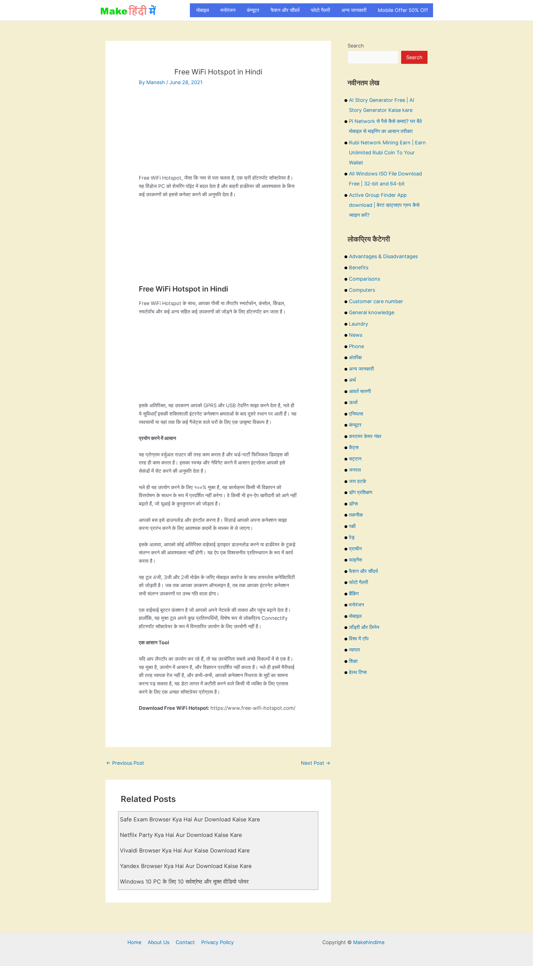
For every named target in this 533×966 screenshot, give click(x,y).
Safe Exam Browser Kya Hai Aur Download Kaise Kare (190, 819)
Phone (356, 346)
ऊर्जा (353, 402)
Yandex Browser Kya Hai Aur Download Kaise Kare (186, 866)
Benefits (358, 267)
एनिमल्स (356, 414)
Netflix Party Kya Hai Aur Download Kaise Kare (181, 835)
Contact (185, 942)
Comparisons (364, 279)
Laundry (358, 324)
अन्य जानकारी (353, 10)
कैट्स (354, 447)
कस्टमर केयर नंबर (365, 436)
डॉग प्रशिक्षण (360, 492)
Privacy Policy (217, 942)
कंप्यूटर (253, 10)
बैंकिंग (354, 594)
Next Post (315, 763)
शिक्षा (353, 661)
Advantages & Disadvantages (383, 256)
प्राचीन (355, 549)
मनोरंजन (227, 10)
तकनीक (356, 515)
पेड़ (352, 537)
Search (356, 46)
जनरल (355, 470)
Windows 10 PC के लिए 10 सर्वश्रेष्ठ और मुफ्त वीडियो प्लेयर (184, 881)
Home (134, 942)
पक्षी (352, 526)
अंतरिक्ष (355, 357)
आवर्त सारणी (360, 391)
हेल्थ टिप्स (358, 672)
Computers (362, 290)
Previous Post (125, 763)
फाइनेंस (355, 560)
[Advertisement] (218, 135)
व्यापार (354, 650)
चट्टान (355, 459)
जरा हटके (357, 481)
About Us (158, 942)
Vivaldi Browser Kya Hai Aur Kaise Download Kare (185, 850)
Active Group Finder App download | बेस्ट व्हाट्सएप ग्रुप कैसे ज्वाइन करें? (384, 205)
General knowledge (371, 312)
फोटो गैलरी (320, 10)
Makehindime (368, 942)
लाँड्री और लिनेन (364, 627)
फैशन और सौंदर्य (285, 10)
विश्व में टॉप (359, 639)
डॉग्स (353, 504)
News (355, 335)
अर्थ (352, 380)
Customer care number (376, 301)
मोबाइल (202, 10)
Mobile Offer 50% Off (403, 10)
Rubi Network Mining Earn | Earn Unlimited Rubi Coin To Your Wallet (387, 152)
